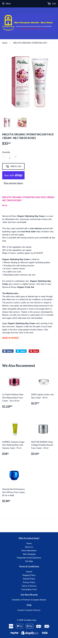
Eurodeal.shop (30, 620)
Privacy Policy (29, 582)
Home (4, 43)
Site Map (29, 561)
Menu (8, 4)
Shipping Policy (29, 575)
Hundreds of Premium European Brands (29, 600)
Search (29, 572)
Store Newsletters (29, 550)
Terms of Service (29, 586)
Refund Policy (29, 579)
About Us (29, 547)
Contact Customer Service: (29, 610)
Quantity (6, 152)
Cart (54, 4)
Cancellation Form (29, 589)
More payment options (13, 183)
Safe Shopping (29, 554)
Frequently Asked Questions (29, 558)
